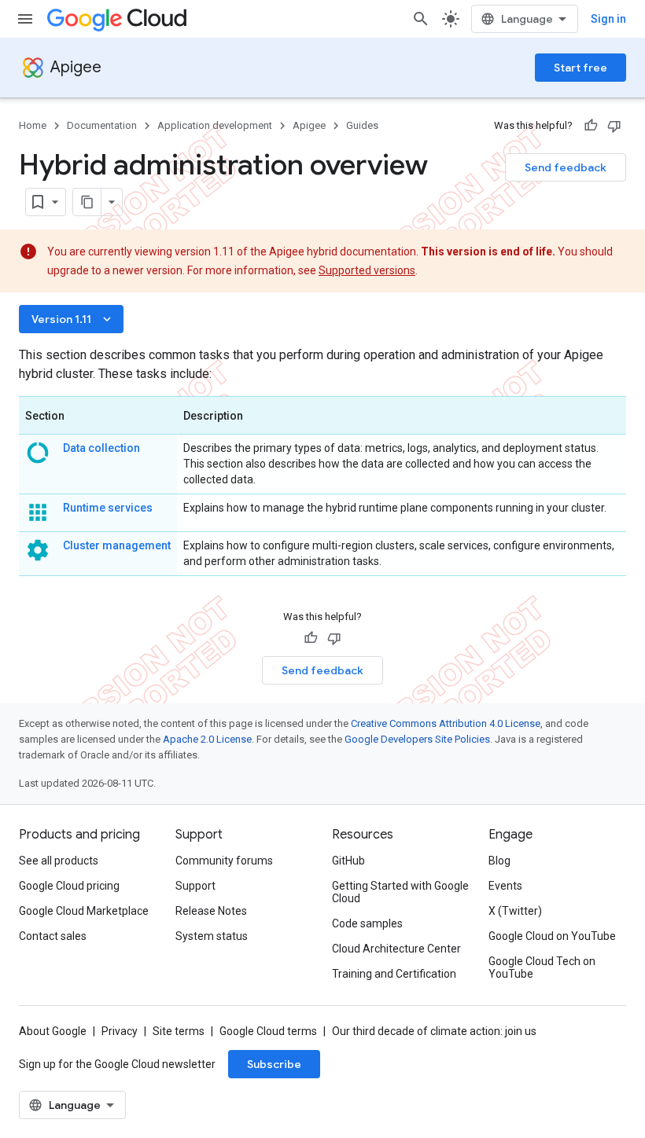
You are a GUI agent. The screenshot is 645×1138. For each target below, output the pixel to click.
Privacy (119, 1031)
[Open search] (420, 18)
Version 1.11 (72, 319)
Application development (214, 125)
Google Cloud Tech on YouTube (541, 967)
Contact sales (53, 936)
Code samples (367, 923)
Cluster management (117, 545)
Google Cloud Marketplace (84, 911)
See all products (58, 860)
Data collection (101, 448)
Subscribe (274, 1064)
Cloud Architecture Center (396, 948)
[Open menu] (25, 19)
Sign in (608, 19)
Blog (499, 860)
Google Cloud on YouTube (552, 936)
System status (211, 936)
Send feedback (565, 167)
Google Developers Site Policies (417, 739)
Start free (580, 68)
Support (195, 885)
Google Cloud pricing (69, 885)
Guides (362, 125)
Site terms (179, 1031)
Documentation (102, 125)
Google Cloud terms (268, 1031)
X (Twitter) (515, 911)
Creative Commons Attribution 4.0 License (445, 723)
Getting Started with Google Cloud (400, 892)
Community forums (224, 860)
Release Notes (211, 911)
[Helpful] (591, 126)
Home (32, 125)
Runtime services (108, 507)
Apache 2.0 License (207, 739)
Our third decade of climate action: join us (434, 1031)
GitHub (348, 860)
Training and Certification (394, 973)
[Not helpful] (614, 126)
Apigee (75, 67)
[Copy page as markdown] (87, 202)
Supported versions (367, 270)
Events (505, 885)
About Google (53, 1031)
